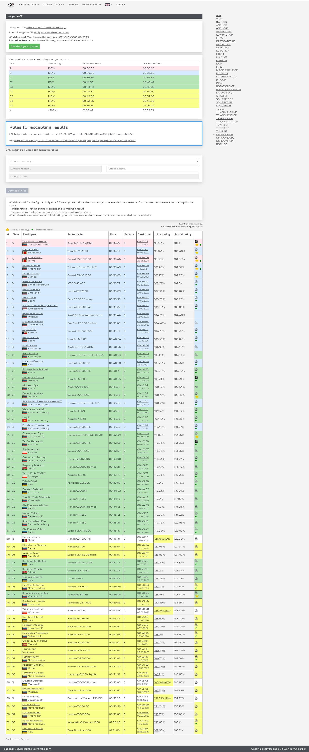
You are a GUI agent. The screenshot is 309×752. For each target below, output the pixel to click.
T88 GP (220, 108)
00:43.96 (143, 481)
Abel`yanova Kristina (35, 505)
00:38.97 (143, 297)
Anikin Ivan (29, 297)
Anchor (221, 25)
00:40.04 (143, 337)
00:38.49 (143, 265)
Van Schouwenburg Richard (39, 305)
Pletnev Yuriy (30, 656)
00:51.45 (142, 617)
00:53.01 (142, 641)
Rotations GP (225, 86)
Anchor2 (222, 28)
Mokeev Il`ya (30, 385)
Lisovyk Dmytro (32, 576)
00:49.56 (143, 601)
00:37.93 (142, 249)
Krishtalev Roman (33, 600)
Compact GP (224, 34)
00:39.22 (143, 305)
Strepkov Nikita (32, 281)
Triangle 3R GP (226, 115)
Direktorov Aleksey (34, 545)
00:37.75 (142, 241)
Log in (120, 4)
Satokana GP (225, 92)
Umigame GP (224, 134)
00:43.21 (142, 465)
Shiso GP (222, 95)
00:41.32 (142, 393)
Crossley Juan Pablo (34, 640)
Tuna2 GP (222, 124)
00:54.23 (143, 664)
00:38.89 (143, 289)
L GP (219, 63)
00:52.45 (143, 632)
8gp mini (222, 21)
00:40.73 (143, 369)
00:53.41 (142, 648)
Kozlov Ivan (29, 345)
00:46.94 (143, 545)
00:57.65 (142, 696)
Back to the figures (17, 739)
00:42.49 (143, 433)
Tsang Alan (29, 648)
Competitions (53, 4)
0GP (218, 15)
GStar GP (222, 50)
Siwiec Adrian (30, 449)
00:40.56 (143, 345)
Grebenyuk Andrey (34, 457)
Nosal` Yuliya (30, 513)
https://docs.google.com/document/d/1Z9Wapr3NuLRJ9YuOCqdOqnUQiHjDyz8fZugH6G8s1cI (73, 134)
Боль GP (221, 144)
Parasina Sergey (32, 720)
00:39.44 (143, 313)
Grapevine (223, 44)
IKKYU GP (222, 57)
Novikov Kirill (30, 337)
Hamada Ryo (30, 249)
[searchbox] (55, 168)
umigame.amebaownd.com (51, 32)
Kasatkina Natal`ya (34, 521)
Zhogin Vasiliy (31, 273)
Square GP (223, 105)
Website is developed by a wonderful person (278, 748)
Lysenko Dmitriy (32, 361)
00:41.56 (142, 409)
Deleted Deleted (32, 489)
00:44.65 (143, 505)
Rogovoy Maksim (33, 465)
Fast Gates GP (225, 41)
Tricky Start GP (227, 121)
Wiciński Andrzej (32, 608)
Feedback (8, 748)
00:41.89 (142, 425)
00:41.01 (142, 385)
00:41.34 (142, 401)
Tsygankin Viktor (32, 672)
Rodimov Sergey (32, 688)
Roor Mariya (30, 353)
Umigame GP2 (225, 137)
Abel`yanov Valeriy (34, 529)
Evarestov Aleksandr (35, 632)
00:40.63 (143, 353)
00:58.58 (143, 704)
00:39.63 (143, 321)
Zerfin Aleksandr (32, 441)
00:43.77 (142, 473)
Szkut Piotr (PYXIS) (34, 473)
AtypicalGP (223, 31)
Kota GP (221, 60)
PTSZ (219, 83)
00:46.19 (142, 537)
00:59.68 (143, 712)
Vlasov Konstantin (33, 409)
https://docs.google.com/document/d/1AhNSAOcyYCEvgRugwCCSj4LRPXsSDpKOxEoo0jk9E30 (75, 140)
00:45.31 (142, 521)
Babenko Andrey (32, 393)
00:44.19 (142, 497)
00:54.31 (142, 672)
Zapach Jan (29, 329)
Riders (73, 4)
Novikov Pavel (31, 289)
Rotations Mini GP (228, 89)
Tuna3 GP (222, 128)
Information (28, 4)
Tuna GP (221, 131)
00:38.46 (143, 257)
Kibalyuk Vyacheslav (35, 593)
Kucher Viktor (31, 704)
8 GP (219, 18)
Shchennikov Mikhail (35, 369)
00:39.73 (142, 329)
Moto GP (222, 73)
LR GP (219, 66)
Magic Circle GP (227, 70)
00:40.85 (143, 377)
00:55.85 (143, 688)
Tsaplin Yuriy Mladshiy (36, 497)
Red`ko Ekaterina (33, 585)
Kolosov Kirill (30, 696)
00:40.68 (143, 361)
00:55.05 (143, 680)
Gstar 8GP (223, 47)
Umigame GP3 (225, 141)
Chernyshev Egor (33, 433)
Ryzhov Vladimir (32, 313)
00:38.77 (142, 281)
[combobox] (104, 161)
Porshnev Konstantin (35, 425)
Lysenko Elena (31, 712)
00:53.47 (142, 656)
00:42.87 (143, 449)
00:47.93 (142, 569)
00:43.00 (143, 457)
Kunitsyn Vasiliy (32, 569)
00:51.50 (142, 624)
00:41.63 (142, 417)
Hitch (220, 54)
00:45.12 (142, 513)
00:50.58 (143, 608)
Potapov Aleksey (32, 624)
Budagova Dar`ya (33, 377)
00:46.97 (143, 553)
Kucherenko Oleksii (34, 561)
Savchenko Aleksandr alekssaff (42, 401)
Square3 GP (224, 102)
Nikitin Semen (31, 265)
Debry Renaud (31, 537)
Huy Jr (26, 417)
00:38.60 (143, 273)
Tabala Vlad (29, 481)
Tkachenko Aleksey (34, 241)
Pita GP (221, 79)
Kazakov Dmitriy (32, 664)
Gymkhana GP (91, 4)
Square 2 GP (224, 99)
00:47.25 (142, 561)
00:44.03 (143, 489)
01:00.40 (143, 720)
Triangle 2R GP (226, 112)
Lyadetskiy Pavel (32, 321)
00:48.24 (143, 585)
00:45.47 (143, 529)
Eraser (221, 38)
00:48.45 (143, 593)
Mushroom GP (226, 76)
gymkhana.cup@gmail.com (34, 748)
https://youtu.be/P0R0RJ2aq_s (46, 27)
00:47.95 (142, 576)
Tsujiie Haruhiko (32, 257)
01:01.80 (142, 728)
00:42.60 (143, 441)
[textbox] (103, 161)
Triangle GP (224, 118)
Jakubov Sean (30, 552)
